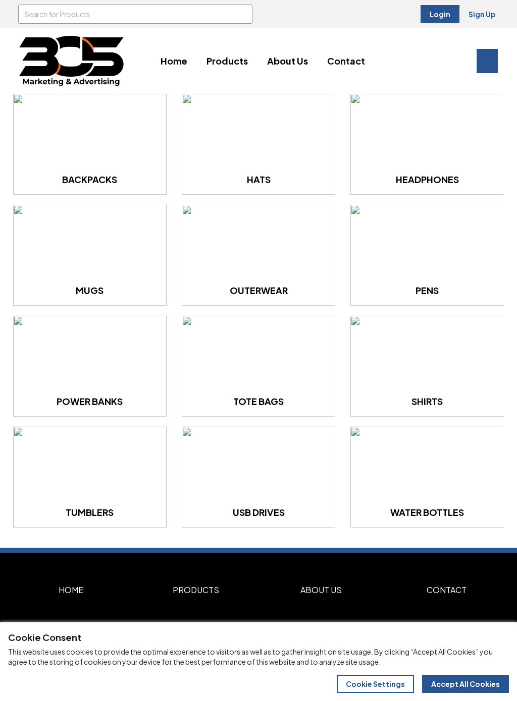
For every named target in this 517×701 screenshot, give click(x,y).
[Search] (243, 14)
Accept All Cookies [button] (465, 683)
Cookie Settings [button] (375, 683)
